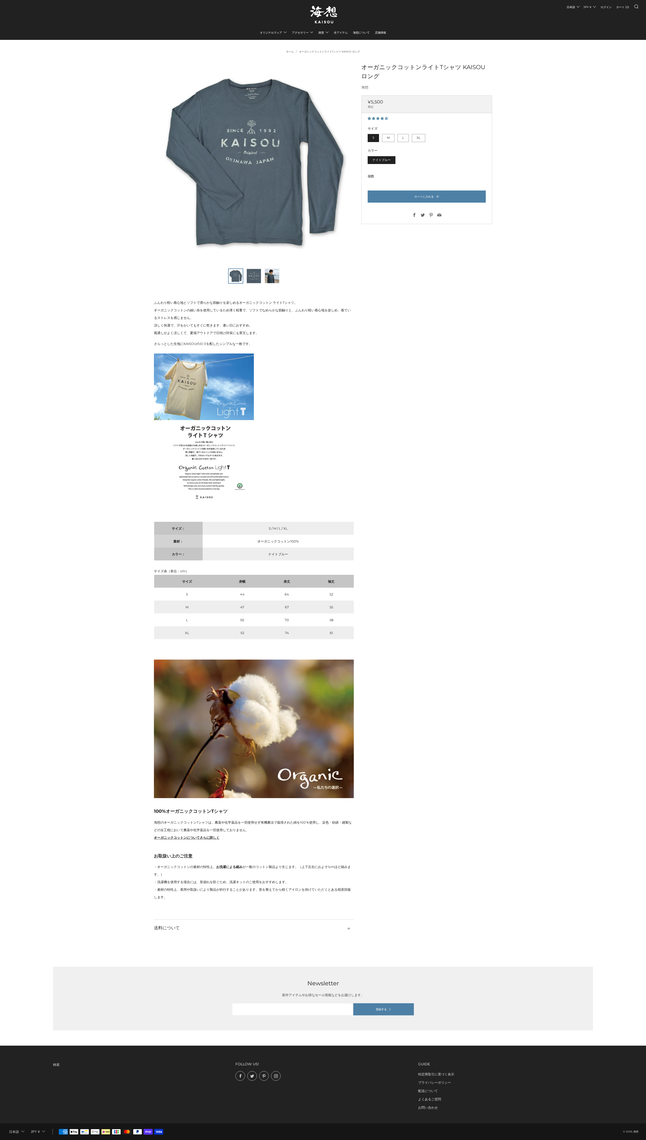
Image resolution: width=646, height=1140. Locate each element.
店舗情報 (380, 32)
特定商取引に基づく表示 (436, 1074)
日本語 (571, 7)
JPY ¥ (587, 7)
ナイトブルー (381, 160)
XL (418, 138)
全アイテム (341, 32)
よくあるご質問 (429, 1099)
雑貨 (321, 32)
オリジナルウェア (271, 32)
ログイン (606, 7)
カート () (622, 7)
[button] (378, 118)
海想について (361, 32)
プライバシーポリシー (434, 1082)
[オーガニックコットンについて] (254, 728)
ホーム (290, 51)
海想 (364, 87)
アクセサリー (300, 32)
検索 (56, 1065)
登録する (381, 1009)
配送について (428, 1091)
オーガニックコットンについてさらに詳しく (187, 837)
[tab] (235, 276)
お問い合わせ (428, 1107)
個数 (371, 176)
